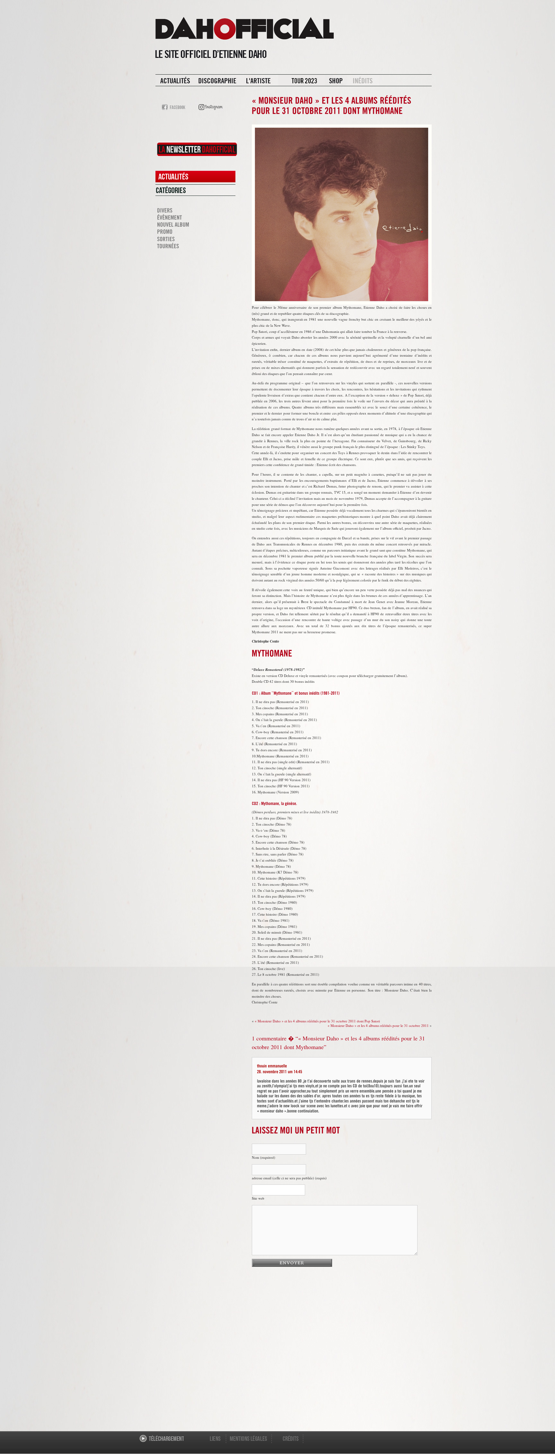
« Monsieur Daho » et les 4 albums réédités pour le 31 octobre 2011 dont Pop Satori (317, 1021)
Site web (258, 1198)
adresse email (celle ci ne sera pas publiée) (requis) (289, 1177)
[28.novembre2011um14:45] (279, 1071)
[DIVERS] (195, 210)
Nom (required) (263, 1157)
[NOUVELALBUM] (195, 224)
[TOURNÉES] (195, 246)
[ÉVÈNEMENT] (195, 217)
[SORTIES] (195, 238)
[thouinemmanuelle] (272, 1065)
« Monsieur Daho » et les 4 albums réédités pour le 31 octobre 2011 (378, 1025)
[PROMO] (195, 231)
